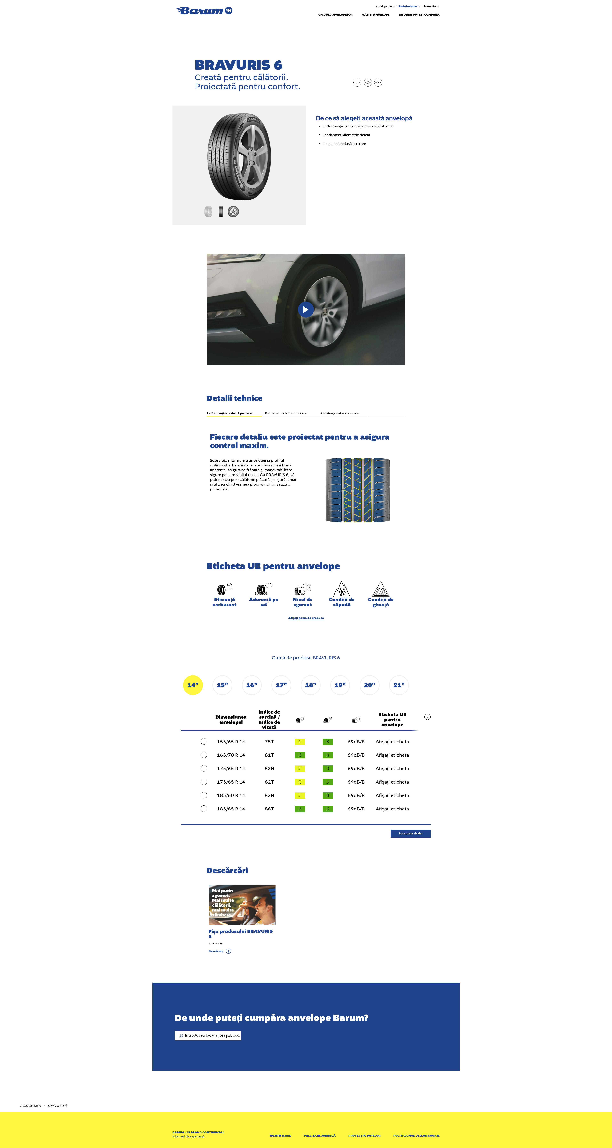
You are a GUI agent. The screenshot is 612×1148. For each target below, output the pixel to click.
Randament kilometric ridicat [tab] (286, 413)
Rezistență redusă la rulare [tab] (339, 413)
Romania (430, 6)
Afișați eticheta (392, 742)
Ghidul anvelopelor (335, 15)
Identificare (280, 1136)
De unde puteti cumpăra (419, 15)
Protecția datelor (364, 1136)
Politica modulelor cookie (416, 1136)
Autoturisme (407, 6)
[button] (306, 310)
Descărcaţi (216, 951)
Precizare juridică (320, 1136)
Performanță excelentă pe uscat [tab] (229, 413)
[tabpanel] (306, 470)
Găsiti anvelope (375, 15)
